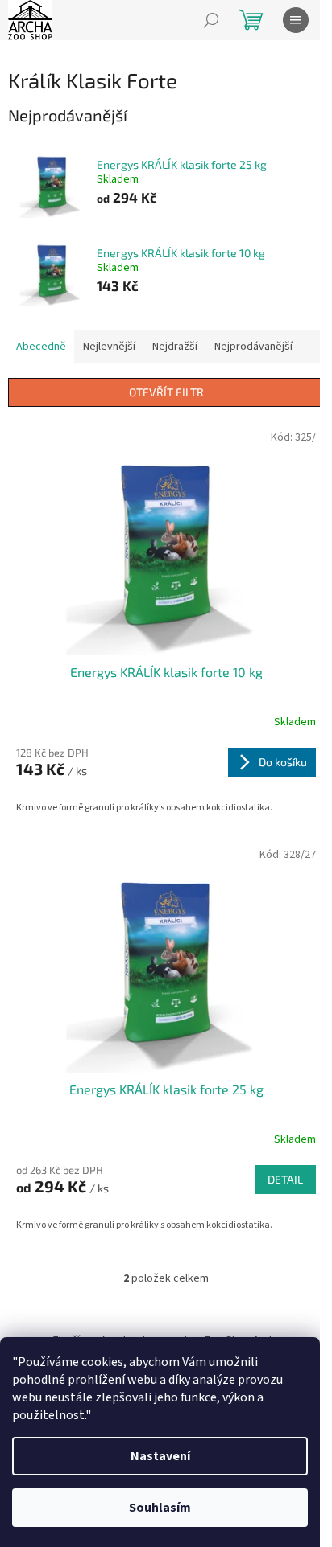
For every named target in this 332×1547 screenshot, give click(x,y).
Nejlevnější (109, 347)
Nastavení (160, 1456)
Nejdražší (174, 347)
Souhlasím (160, 1507)
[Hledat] (211, 20)
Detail (285, 1179)
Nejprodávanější (253, 347)
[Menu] (296, 20)
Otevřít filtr (166, 392)
